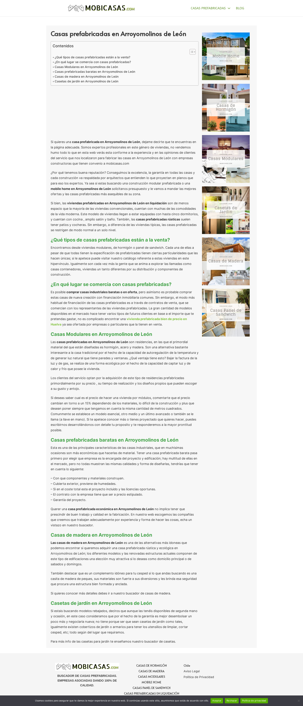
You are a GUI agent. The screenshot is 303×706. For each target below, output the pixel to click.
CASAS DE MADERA (151, 671)
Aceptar (216, 700)
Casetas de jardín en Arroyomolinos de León (86, 81)
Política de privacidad (254, 700)
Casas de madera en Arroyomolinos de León (87, 76)
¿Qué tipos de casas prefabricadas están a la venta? (92, 57)
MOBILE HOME (151, 682)
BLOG (240, 8)
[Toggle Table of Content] (191, 52)
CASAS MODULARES (151, 676)
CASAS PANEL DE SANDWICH (151, 688)
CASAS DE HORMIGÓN (151, 665)
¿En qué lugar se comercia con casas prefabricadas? (93, 62)
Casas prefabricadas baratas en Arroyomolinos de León (95, 71)
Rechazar (232, 700)
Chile (187, 665)
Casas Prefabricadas (208, 8)
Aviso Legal (192, 671)
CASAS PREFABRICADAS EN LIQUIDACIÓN (151, 693)
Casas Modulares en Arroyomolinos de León (86, 67)
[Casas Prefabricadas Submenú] (229, 8)
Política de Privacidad (199, 677)
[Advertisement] (124, 113)
